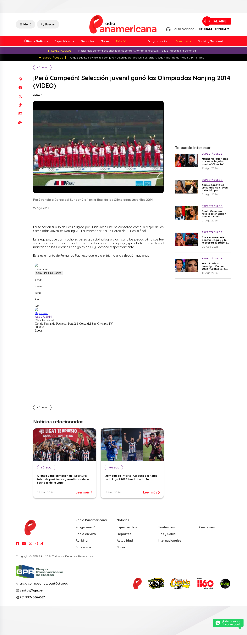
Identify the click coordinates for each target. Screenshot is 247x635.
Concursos (183, 41)
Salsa (105, 41)
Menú (27, 24)
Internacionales (169, 540)
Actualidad (125, 540)
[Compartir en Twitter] (20, 96)
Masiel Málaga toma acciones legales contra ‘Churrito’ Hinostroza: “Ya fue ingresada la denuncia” (215, 161)
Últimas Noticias (36, 41)
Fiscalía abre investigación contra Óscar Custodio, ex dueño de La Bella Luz (216, 266)
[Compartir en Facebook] (20, 87)
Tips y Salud (167, 534)
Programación (157, 41)
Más (119, 41)
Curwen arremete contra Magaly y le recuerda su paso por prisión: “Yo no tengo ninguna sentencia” (216, 240)
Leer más (83, 492)
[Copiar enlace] (20, 122)
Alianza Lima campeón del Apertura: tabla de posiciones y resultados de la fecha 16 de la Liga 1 (63, 479)
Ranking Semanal (210, 41)
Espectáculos (64, 41)
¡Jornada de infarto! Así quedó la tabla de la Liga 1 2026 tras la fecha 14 (131, 477)
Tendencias (166, 527)
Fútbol (42, 67)
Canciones (207, 527)
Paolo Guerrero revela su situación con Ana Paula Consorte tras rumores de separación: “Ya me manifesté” (214, 214)
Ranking (81, 540)
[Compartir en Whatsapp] (20, 79)
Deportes (87, 41)
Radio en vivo (85, 534)
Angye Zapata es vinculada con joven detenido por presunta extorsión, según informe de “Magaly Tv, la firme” (215, 187)
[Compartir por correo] (20, 113)
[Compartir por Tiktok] (20, 105)
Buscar (50, 24)
